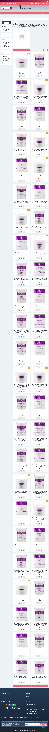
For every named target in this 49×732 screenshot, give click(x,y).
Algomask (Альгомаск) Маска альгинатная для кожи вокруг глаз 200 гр (39, 677)
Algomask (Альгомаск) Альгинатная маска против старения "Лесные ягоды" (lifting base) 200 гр (21, 545)
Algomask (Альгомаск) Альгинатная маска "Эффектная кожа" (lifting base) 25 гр (39, 412)
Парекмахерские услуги (30, 695)
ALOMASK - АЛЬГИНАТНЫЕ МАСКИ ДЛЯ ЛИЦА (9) (7, 46)
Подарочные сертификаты (31, 699)
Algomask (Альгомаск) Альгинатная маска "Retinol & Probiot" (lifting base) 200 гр (21, 279)
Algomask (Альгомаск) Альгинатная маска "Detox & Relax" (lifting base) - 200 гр (21, 123)
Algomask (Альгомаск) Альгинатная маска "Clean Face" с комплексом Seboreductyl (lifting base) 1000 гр (21, 71)
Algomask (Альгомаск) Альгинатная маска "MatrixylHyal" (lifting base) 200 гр (21, 202)
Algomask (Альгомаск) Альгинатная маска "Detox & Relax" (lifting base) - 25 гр (39, 123)
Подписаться (43, 724)
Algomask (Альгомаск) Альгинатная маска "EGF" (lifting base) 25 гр (21, 175)
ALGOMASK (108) (6, 36)
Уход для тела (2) (6, 63)
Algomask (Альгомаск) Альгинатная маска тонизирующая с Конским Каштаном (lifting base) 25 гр (21, 650)
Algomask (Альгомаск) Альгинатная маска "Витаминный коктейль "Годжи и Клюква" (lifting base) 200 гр (21, 331)
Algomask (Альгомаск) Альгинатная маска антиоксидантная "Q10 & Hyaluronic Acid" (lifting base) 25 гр (39, 439)
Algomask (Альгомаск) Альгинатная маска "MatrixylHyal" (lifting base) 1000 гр (39, 175)
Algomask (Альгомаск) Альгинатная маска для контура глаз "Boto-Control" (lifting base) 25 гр (39, 465)
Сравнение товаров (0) (22, 49)
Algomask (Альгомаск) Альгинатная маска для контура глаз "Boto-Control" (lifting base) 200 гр (21, 465)
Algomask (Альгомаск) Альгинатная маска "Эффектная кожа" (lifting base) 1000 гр (39, 385)
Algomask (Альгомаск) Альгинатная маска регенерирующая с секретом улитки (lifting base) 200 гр (39, 598)
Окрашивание (28, 696)
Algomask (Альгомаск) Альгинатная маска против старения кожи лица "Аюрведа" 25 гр (39, 571)
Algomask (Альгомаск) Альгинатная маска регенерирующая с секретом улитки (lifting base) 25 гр (21, 624)
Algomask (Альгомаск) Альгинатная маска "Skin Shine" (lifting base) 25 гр (39, 305)
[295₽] (2, 21)
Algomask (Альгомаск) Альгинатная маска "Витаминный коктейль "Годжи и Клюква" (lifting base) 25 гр (39, 331)
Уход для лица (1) (6, 58)
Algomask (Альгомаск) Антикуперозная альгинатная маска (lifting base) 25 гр (21, 677)
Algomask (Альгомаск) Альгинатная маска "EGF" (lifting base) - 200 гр (21, 150)
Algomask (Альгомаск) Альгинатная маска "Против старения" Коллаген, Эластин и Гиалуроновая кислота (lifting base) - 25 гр (39, 358)
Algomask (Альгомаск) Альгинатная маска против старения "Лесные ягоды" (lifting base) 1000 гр (39, 518)
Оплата (3, 695)
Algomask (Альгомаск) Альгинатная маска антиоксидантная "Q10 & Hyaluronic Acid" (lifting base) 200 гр (21, 439)
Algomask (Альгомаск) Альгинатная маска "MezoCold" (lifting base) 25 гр (21, 253)
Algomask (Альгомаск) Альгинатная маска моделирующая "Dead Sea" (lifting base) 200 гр (39, 492)
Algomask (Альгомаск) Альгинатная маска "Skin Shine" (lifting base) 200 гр (21, 305)
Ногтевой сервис (29, 697)
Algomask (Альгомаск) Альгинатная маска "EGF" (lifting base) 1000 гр (39, 150)
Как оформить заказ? (6, 693)
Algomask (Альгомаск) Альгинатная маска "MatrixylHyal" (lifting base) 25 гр (39, 202)
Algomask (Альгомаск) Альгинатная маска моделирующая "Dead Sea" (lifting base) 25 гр (21, 518)
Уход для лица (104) (6, 62)
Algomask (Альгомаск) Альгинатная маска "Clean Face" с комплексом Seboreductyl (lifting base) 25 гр (21, 97)
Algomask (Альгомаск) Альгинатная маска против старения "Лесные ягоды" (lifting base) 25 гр (39, 545)
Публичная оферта (5, 697)
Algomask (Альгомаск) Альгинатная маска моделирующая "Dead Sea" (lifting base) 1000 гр (21, 492)
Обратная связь (5, 699)
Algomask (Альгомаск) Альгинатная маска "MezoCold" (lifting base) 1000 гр (21, 227)
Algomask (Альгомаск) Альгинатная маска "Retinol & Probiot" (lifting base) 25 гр (39, 279)
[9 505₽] (10, 21)
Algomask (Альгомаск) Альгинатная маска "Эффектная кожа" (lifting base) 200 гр (21, 412)
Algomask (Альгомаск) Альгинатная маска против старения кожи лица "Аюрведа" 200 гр (21, 571)
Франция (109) (5, 53)
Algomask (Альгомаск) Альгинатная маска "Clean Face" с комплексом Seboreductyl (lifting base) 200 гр (39, 71)
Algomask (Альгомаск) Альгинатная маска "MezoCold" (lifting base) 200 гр (39, 227)
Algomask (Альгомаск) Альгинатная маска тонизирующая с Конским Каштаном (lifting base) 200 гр (39, 624)
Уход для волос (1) (6, 60)
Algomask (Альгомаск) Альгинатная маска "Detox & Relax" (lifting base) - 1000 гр (39, 97)
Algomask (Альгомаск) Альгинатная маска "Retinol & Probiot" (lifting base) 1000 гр (39, 253)
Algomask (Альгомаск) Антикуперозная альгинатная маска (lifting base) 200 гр (39, 650)
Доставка (3, 696)
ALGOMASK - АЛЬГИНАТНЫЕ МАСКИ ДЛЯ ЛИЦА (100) (7, 42)
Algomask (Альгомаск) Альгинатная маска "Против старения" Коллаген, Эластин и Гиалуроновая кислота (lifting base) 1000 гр (21, 386)
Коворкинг (28, 693)
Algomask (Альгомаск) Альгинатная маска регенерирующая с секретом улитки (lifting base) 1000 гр (21, 598)
